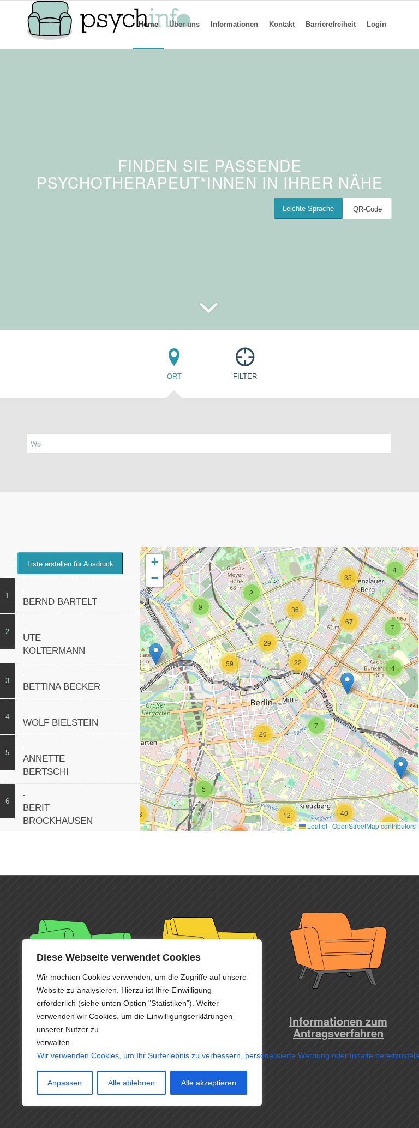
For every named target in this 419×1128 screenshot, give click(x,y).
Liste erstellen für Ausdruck (70, 564)
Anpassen (64, 1082)
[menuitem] (148, 25)
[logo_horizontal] (108, 25)
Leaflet (316, 825)
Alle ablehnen (131, 1082)
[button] (204, 789)
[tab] (174, 367)
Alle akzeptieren (208, 1082)
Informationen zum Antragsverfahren (338, 1027)
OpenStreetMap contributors (374, 825)
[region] (142, 1022)
